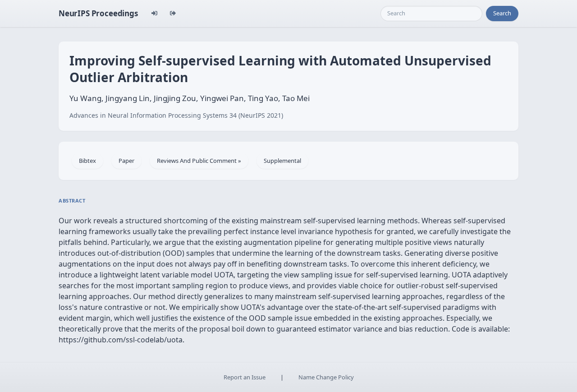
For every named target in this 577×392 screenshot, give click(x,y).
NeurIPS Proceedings (98, 13)
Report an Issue (245, 377)
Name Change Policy (326, 377)
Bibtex (87, 161)
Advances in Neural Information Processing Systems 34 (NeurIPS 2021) (176, 115)
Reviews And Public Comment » (199, 161)
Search (502, 13)
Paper (126, 161)
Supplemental (282, 161)
